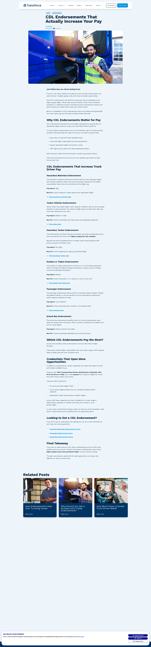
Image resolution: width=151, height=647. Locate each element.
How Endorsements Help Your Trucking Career (38, 507)
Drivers (52, 5)
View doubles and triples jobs (59, 283)
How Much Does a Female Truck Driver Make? (110, 507)
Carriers (61, 5)
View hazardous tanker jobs (59, 256)
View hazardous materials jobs (60, 197)
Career (48, 13)
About (98, 5)
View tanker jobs (55, 224)
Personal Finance (57, 13)
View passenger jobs (56, 310)
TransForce (49, 26)
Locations (71, 5)
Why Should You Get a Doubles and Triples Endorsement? (73, 508)
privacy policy (81, 636)
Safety (79, 5)
